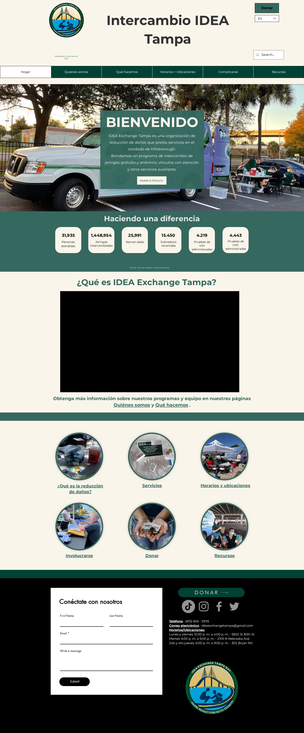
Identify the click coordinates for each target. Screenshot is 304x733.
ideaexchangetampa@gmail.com (227, 626)
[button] (76, 72)
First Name (67, 615)
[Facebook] (219, 606)
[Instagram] (203, 606)
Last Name (116, 615)
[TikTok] (188, 606)
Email (63, 633)
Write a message (70, 650)
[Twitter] (234, 606)
